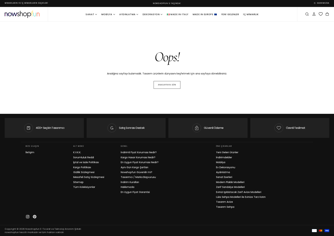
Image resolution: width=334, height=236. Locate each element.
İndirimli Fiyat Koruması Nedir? (139, 152)
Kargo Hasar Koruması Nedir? (138, 157)
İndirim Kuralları (130, 182)
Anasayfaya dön (167, 84)
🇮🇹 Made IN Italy (178, 14)
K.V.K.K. (77, 152)
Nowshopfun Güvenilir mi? (136, 172)
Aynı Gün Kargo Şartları (134, 167)
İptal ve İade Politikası (86, 162)
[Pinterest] (35, 217)
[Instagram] (28, 217)
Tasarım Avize (224, 202)
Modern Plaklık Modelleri (230, 182)
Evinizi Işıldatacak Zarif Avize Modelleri (238, 192)
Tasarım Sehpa (225, 207)
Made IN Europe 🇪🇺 (205, 14)
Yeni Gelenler (230, 14)
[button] (307, 14)
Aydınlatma (127, 14)
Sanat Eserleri (224, 177)
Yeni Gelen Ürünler (227, 152)
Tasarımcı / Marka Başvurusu (138, 177)
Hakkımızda (127, 187)
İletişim (30, 152)
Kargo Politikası (82, 167)
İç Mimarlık (251, 14)
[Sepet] (327, 14)
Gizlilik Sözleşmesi (83, 172)
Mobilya (106, 14)
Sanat (90, 14)
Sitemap (78, 182)
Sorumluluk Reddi (83, 157)
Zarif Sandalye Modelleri (230, 187)
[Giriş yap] (314, 14)
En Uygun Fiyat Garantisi (135, 192)
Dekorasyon (151, 14)
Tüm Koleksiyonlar (84, 187)
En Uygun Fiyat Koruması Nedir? (139, 162)
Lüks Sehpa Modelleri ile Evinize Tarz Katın (241, 197)
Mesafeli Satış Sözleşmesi (88, 177)
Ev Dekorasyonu (225, 167)
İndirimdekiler (224, 157)
